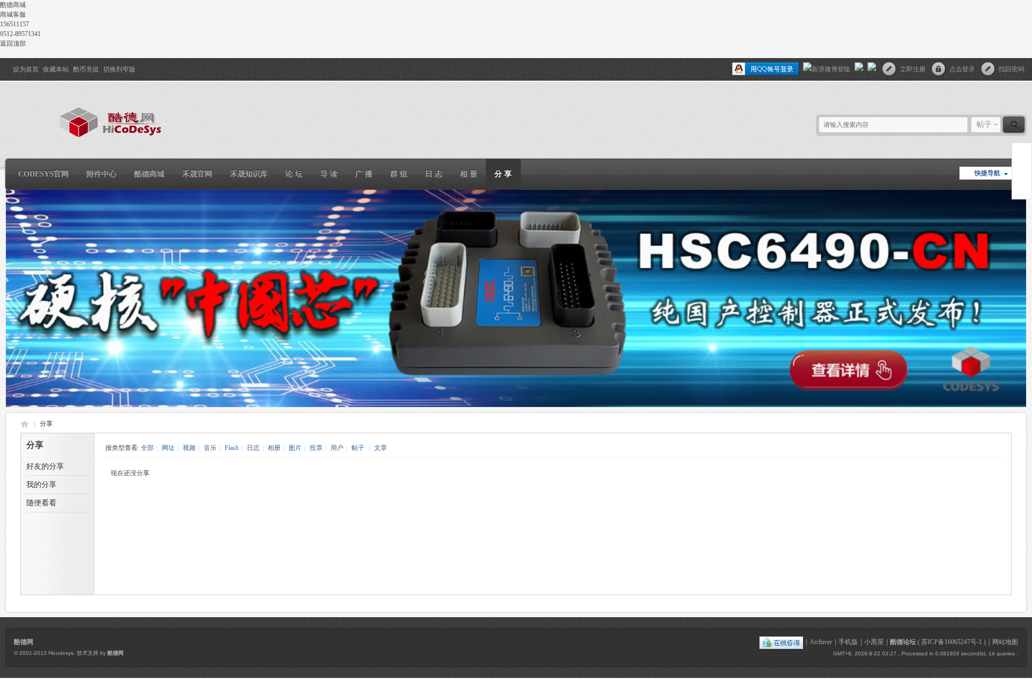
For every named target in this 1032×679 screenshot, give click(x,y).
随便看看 (41, 503)
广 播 (363, 174)
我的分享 (41, 485)
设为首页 (26, 69)
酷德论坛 (903, 642)
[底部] (1022, 190)
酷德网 (24, 424)
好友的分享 (45, 466)
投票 (316, 448)
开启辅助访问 (8, 65)
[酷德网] (86, 141)
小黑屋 (874, 642)
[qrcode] (1022, 171)
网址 (168, 448)
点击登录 (962, 69)
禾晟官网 (197, 174)
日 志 (433, 174)
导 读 (329, 174)
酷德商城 (149, 174)
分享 (46, 423)
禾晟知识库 (249, 174)
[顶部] (1022, 151)
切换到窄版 (119, 69)
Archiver (820, 642)
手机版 (848, 642)
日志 (253, 448)
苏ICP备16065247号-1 (951, 642)
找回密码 (1011, 69)
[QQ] (781, 642)
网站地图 (1005, 642)
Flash (232, 448)
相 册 (468, 174)
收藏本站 (56, 69)
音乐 (210, 448)
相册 (274, 448)
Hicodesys (61, 653)
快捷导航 (987, 173)
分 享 (503, 174)
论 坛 (294, 174)
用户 (337, 448)
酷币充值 (86, 69)
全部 (147, 448)
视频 (189, 448)
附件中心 (102, 174)
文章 (380, 448)
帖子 (984, 124)
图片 (295, 448)
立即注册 (913, 69)
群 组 (398, 174)
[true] (1014, 125)
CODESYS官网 (43, 174)
